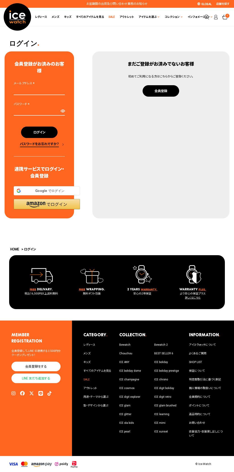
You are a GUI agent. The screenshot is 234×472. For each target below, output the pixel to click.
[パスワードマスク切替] (62, 111)
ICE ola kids (126, 422)
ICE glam (124, 405)
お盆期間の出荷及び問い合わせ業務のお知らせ (117, 3)
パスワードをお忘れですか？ (39, 144)
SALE (112, 17)
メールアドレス (25, 83)
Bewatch (124, 344)
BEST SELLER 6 (163, 353)
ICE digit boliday (164, 388)
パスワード (22, 104)
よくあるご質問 (197, 353)
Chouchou (125, 353)
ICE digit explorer (129, 396)
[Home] (17, 17)
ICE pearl (124, 431)
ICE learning (161, 414)
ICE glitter (125, 414)
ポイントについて (199, 405)
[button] (47, 204)
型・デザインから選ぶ (95, 405)
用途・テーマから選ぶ (95, 396)
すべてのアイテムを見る (90, 17)
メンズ (55, 17)
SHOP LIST (195, 362)
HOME (14, 249)
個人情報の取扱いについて (205, 388)
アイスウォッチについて (202, 344)
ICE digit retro (162, 396)
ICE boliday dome (130, 370)
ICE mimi (159, 422)
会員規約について (199, 396)
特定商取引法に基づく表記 (205, 379)
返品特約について (199, 414)
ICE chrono (161, 379)
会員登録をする (36, 366)
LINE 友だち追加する (36, 378)
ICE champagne (129, 379)
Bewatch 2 (161, 344)
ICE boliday (161, 362)
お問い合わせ (197, 422)
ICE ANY (124, 362)
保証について (197, 370)
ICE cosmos (127, 388)
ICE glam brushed (165, 405)
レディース (41, 17)
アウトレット (127, 17)
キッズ (68, 17)
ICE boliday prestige (166, 370)
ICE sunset (161, 431)
